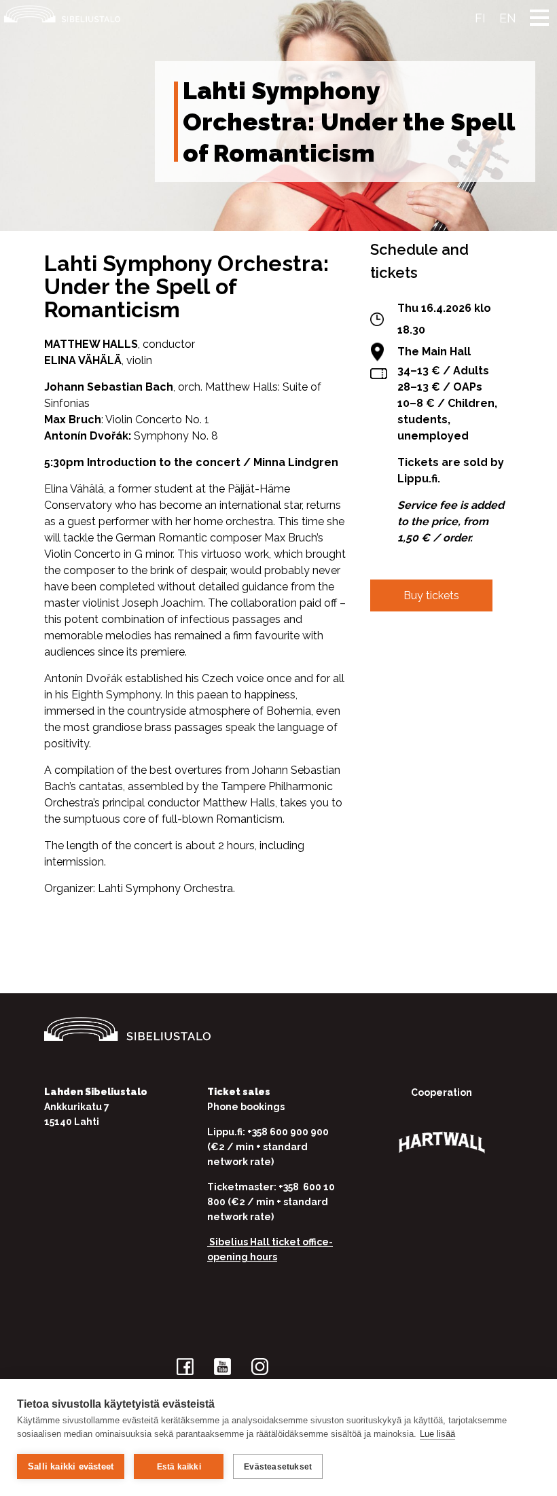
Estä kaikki (179, 1467)
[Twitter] (423, 663)
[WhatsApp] (465, 663)
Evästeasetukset (278, 1467)
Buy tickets (431, 595)
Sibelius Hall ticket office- (270, 1241)
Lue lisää (437, 1434)
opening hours (242, 1256)
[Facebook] (381, 663)
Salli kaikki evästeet (70, 1466)
